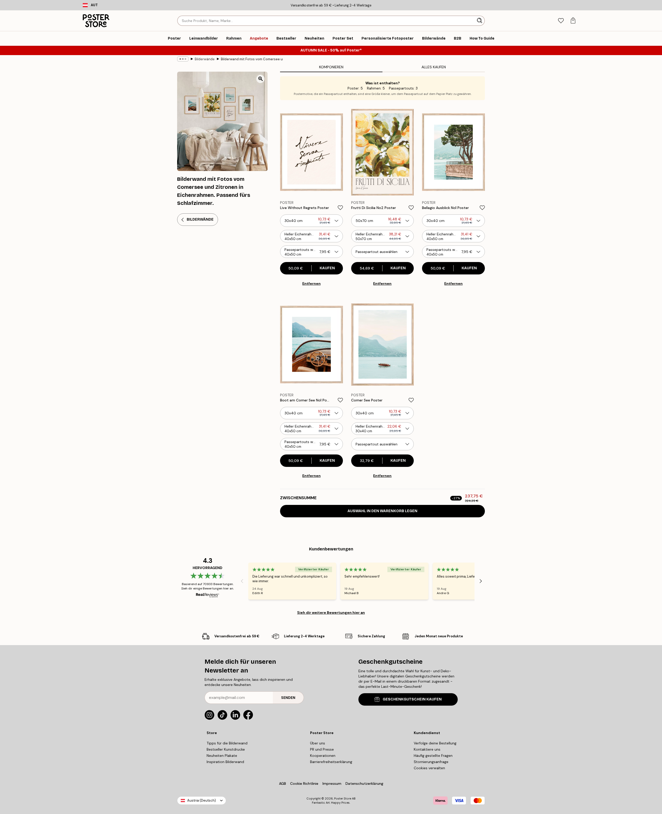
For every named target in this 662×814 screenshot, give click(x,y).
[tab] (561, 21)
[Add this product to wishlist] (340, 207)
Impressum (331, 783)
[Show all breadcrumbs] (183, 59)
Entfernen (311, 283)
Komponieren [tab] (331, 67)
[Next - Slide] (481, 581)
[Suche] (480, 21)
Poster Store (342, 798)
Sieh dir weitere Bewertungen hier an (331, 612)
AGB (282, 783)
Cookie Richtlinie (304, 783)
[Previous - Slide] (242, 581)
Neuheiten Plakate (222, 755)
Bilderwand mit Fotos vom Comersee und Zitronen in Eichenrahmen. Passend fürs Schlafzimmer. (252, 59)
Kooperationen (322, 755)
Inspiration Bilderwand (225, 761)
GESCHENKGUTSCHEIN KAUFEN (412, 699)
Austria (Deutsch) (201, 800)
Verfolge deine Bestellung (435, 743)
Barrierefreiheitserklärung (331, 761)
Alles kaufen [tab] (434, 67)
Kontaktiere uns (427, 749)
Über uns (317, 743)
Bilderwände (205, 59)
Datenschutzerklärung (364, 783)
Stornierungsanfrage (431, 761)
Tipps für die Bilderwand (227, 743)
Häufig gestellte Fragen (433, 755)
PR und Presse (322, 749)
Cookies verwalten (429, 768)
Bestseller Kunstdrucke (226, 749)
